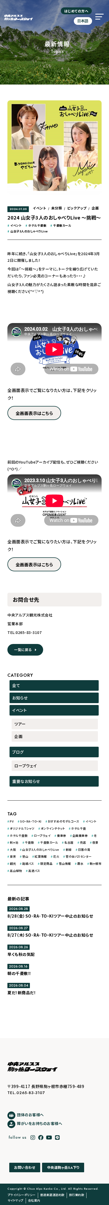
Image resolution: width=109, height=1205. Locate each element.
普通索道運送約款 (52, 1195)
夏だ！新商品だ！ (21, 992)
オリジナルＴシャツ (22, 828)
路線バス (28, 863)
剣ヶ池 (14, 842)
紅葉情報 (41, 856)
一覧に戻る (24, 649)
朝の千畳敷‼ (19, 973)
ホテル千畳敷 (37, 225)
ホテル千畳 (78, 828)
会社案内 (34, 1200)
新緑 (69, 849)
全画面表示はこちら (34, 413)
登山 (25, 856)
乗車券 (61, 835)
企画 (95, 208)
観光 (13, 863)
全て (16, 685)
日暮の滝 (84, 849)
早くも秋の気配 (21, 954)
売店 (83, 842)
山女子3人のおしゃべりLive (29, 231)
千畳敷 (29, 842)
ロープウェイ (25, 765)
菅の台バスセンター (79, 856)
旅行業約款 (76, 1195)
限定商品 (46, 863)
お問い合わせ (24, 1167)
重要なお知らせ (26, 781)
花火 (56, 856)
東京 (13, 856)
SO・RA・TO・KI (31, 821)
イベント (39, 208)
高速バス (34, 870)
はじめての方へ (76, 10)
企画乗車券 (80, 835)
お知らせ (20, 697)
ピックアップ (77, 208)
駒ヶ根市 (95, 863)
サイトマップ (16, 1200)
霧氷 (80, 863)
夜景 (95, 842)
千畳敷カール (62, 225)
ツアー (20, 724)
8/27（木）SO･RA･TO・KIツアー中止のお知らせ (50, 935)
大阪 (13, 849)
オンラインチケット (53, 828)
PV (12, 821)
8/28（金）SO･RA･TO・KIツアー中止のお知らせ (50, 916)
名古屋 (69, 842)
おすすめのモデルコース (63, 821)
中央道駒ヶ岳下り (63, 1167)
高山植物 (16, 870)
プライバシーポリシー (22, 1195)
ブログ (18, 752)
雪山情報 (65, 863)
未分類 (56, 208)
